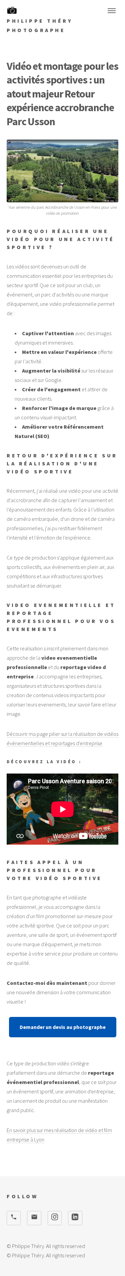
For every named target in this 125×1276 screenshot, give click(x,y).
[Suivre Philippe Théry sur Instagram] (55, 1218)
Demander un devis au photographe (63, 1027)
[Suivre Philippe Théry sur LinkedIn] (75, 1218)
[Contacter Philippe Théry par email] (34, 1218)
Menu (111, 11)
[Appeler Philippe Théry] (14, 1218)
